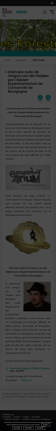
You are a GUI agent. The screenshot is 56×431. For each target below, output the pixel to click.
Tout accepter (28, 427)
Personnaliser (40, 427)
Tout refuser (17, 427)
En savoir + (45, 424)
